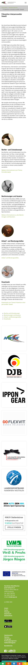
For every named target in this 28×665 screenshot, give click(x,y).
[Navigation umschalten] (25, 2)
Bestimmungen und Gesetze (12, 315)
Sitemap (6, 612)
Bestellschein (8, 646)
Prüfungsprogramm (10, 641)
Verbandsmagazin (9, 643)
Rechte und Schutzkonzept (12, 313)
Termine (6, 637)
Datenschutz (8, 615)
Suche (6, 610)
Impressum (7, 614)
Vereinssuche (8, 635)
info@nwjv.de (12, 597)
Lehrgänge (7, 639)
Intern (6, 608)
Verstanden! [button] (14, 662)
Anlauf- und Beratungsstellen (12, 317)
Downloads (7, 319)
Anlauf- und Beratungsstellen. (10, 258)
